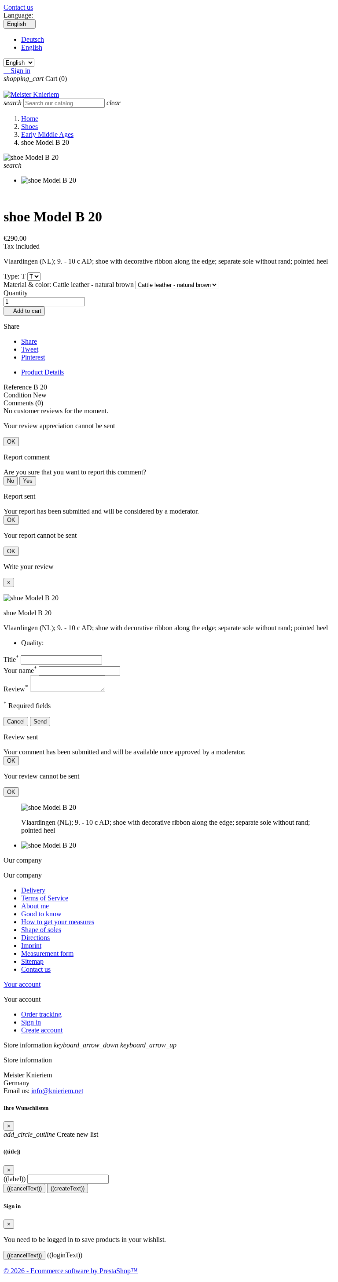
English (31, 47)
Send (40, 721)
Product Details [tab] (42, 372)
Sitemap (32, 961)
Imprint (31, 945)
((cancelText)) (24, 1188)
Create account (41, 1030)
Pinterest (33, 357)
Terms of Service (44, 898)
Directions (35, 937)
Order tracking (41, 1014)
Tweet (29, 349)
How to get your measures (57, 922)
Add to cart (24, 311)
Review (16, 689)
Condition (18, 395)
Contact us (18, 7)
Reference (18, 387)
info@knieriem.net (57, 1091)
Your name (20, 670)
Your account (22, 984)
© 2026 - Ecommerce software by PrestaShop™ (71, 1271)
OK (11, 441)
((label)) (15, 1179)
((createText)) (67, 1188)
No (10, 481)
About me (35, 906)
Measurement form (47, 953)
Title (11, 659)
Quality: (32, 643)
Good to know (41, 914)
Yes (28, 481)
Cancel (16, 721)
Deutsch (32, 39)
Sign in (31, 1022)
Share (29, 341)
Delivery (33, 890)
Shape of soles (41, 929)
